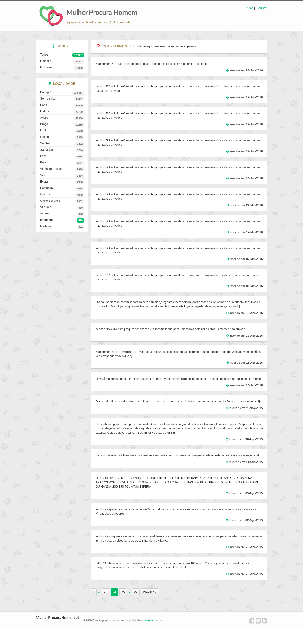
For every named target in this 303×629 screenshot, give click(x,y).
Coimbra (61, 137)
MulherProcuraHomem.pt (57, 618)
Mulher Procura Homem (101, 12)
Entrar (249, 8)
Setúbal (61, 143)
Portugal (61, 92)
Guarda (61, 194)
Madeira (61, 226)
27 (136, 592)
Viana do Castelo (61, 169)
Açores (61, 213)
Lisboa (61, 111)
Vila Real (61, 207)
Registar (261, 8)
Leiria (61, 130)
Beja (61, 162)
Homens (61, 61)
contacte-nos (153, 620)
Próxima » (150, 592)
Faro (61, 156)
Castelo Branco (61, 201)
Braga (61, 124)
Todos (61, 55)
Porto (61, 105)
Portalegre (61, 188)
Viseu (61, 175)
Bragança (61, 220)
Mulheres (61, 67)
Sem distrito (61, 98)
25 (123, 592)
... (99, 591)
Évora (61, 181)
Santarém (61, 150)
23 (105, 592)
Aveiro (61, 118)
